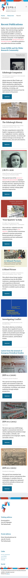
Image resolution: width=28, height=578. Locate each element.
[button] (26, 7)
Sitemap (3, 559)
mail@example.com (8, 529)
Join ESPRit (4, 556)
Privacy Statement (5, 554)
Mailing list (4, 558)
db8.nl (8, 573)
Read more (7, 96)
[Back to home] (8, 7)
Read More (7, 293)
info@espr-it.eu (7, 544)
